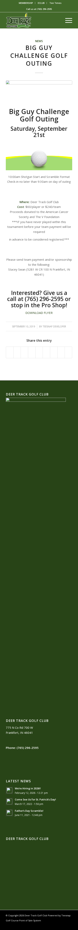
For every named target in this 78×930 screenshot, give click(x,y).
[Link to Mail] (69, 925)
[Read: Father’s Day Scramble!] (9, 812)
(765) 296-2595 (44, 8)
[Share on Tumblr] (46, 352)
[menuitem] (26, 3)
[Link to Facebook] (51, 925)
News (39, 41)
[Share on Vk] (53, 352)
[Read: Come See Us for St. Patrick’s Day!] (9, 801)
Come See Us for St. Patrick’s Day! (35, 799)
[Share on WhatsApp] (24, 352)
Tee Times (55, 2)
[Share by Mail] (68, 352)
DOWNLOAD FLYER (39, 313)
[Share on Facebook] (9, 352)
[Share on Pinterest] (31, 352)
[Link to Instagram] (63, 925)
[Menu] (66, 20)
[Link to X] (57, 925)
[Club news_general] (39, 93)
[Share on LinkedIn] (39, 352)
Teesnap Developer (54, 326)
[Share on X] (17, 352)
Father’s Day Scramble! (29, 811)
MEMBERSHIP (26, 2)
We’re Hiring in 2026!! (28, 788)
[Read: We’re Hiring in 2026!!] (9, 790)
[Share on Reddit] (61, 352)
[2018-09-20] (32, 20)
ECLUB (41, 2)
